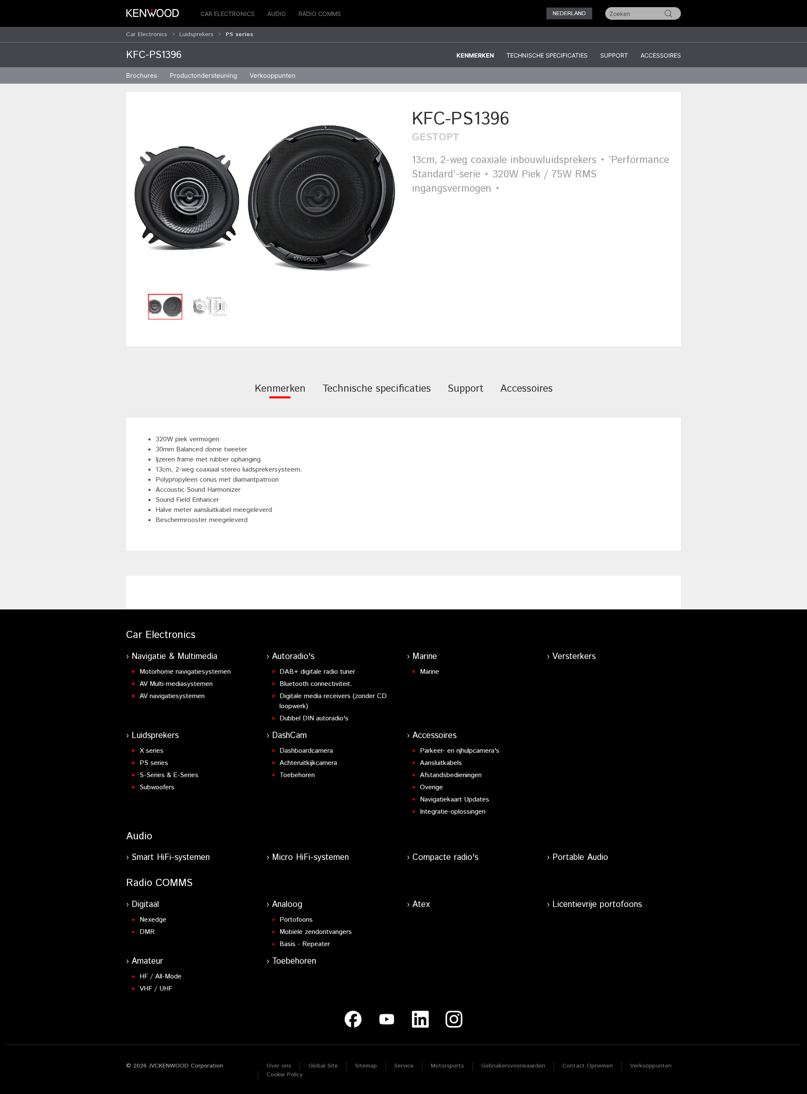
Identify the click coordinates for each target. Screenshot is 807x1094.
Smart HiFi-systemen (171, 857)
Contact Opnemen (587, 1066)
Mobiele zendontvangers (316, 932)
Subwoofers (157, 787)
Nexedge (153, 920)
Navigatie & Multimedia (174, 657)
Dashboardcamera (306, 751)
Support (614, 55)
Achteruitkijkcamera (308, 763)
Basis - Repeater (305, 944)
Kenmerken (475, 55)
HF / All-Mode (161, 976)
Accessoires (661, 55)
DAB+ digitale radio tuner (317, 672)
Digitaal (145, 905)
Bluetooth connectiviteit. (316, 684)
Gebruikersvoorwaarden (513, 1066)
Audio (276, 13)
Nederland (569, 13)
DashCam (289, 736)
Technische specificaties (547, 55)
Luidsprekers (196, 34)
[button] (264, 198)
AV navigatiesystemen (172, 696)
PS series (154, 763)
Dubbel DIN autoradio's (314, 718)
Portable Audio (580, 857)
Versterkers (574, 657)
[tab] (280, 394)
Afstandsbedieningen (451, 775)
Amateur (147, 961)
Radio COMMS (319, 13)
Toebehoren (297, 775)
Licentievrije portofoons (597, 905)
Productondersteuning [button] (203, 75)
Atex (421, 905)
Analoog (287, 905)
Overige (431, 787)
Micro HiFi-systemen (310, 857)
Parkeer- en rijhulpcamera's (459, 751)
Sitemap (366, 1066)
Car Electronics (227, 13)
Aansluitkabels (441, 763)
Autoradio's (293, 657)
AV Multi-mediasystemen (176, 684)
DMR (147, 932)
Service (404, 1066)
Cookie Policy (284, 1074)
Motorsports (447, 1066)
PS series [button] (239, 34)
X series (152, 751)
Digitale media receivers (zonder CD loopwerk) (333, 701)
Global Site (323, 1066)
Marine (424, 657)
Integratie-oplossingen (452, 812)
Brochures (141, 75)
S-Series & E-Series (169, 775)
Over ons (278, 1066)
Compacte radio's (445, 857)
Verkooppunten (272, 75)
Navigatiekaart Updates (454, 799)
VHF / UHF (156, 989)
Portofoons (296, 920)
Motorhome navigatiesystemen (185, 672)
